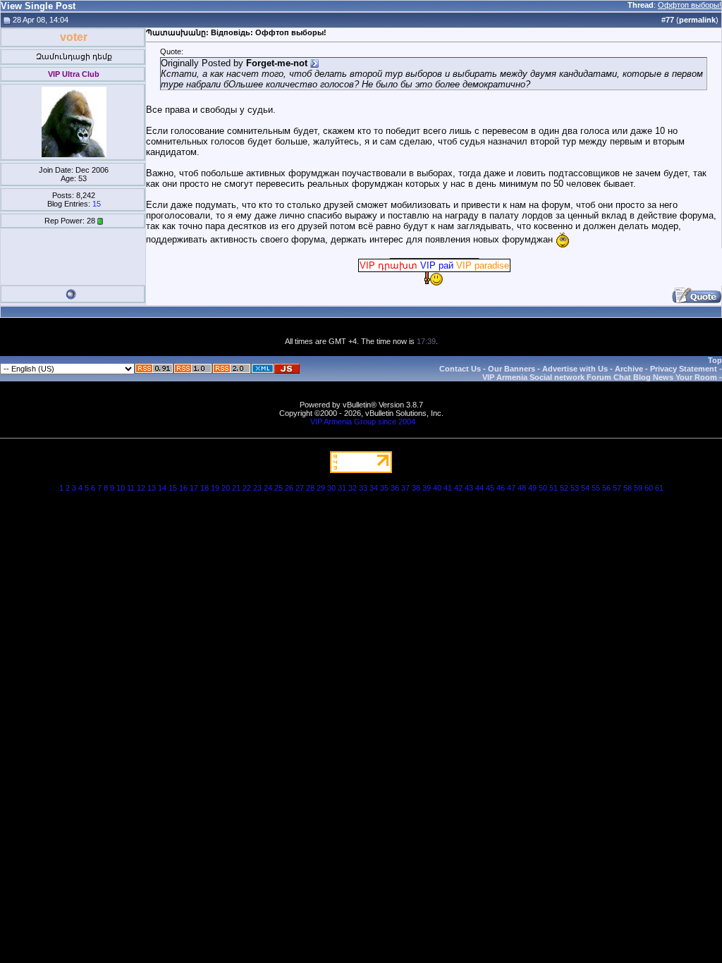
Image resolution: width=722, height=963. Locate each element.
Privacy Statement (683, 368)
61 (659, 488)
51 (553, 488)
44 (479, 488)
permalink (697, 20)
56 (606, 488)
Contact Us (460, 368)
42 (458, 488)
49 (532, 488)
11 (131, 488)
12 (141, 488)
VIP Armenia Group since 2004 (362, 421)
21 (236, 488)
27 (299, 488)
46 (500, 488)
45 (490, 488)
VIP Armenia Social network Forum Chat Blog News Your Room (599, 377)
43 (469, 488)
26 (289, 488)
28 (310, 488)
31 (342, 488)
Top (715, 360)
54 (585, 488)
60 (648, 488)
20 (225, 488)
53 (574, 488)
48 (522, 488)
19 (215, 488)
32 (352, 488)
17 (194, 488)
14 (162, 488)
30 (331, 488)
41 (447, 488)
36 (395, 488)
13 (151, 488)
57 (617, 488)
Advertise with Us (575, 368)
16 (183, 488)
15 (96, 204)
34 (373, 488)
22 (247, 488)
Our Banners (511, 368)
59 (638, 488)
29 (321, 488)
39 (426, 488)
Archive (629, 368)
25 (278, 488)
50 (543, 488)
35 (384, 488)
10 (120, 488)
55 (596, 488)
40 (437, 488)
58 (627, 488)
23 (257, 488)
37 (405, 488)
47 (511, 488)
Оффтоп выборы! (689, 5)
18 (204, 488)
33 (363, 488)
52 (564, 488)
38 (416, 488)
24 (268, 488)
